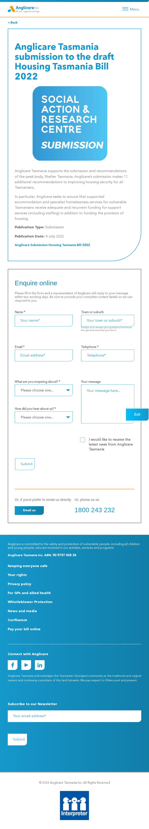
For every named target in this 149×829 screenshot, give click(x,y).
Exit (137, 414)
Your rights (17, 575)
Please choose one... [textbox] (37, 390)
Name (20, 312)
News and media (22, 611)
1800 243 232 (94, 510)
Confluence (17, 620)
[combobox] (44, 390)
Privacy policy (19, 584)
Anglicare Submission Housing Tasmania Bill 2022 (52, 245)
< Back (12, 22)
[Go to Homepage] (24, 9)
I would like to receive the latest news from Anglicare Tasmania (111, 444)
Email (19, 347)
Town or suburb (92, 312)
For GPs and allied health (29, 593)
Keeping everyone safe (28, 566)
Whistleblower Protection (30, 602)
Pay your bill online (24, 629)
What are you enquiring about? (37, 381)
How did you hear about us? (35, 409)
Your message (91, 381)
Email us (29, 510)
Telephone (90, 347)
